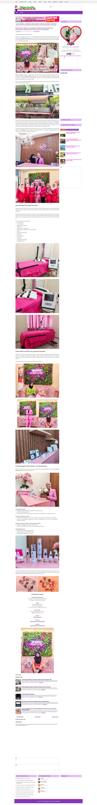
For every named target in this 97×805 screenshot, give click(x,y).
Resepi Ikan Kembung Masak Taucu (23, 789)
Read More (41, 682)
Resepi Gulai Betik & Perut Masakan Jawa (24, 787)
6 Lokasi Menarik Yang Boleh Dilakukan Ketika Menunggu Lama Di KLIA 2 (73, 140)
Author (30, 1)
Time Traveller (43, 781)
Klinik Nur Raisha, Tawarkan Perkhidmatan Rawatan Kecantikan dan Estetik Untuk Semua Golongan (34, 28)
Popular (62, 129)
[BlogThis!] (17, 674)
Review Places (53, 23)
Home (16, 1)
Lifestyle (40, 1)
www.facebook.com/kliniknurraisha (37, 621)
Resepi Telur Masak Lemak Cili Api (23, 778)
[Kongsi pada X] (19, 674)
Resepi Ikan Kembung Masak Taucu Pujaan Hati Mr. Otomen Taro (73, 153)
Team (68, 129)
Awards (21, 12)
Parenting (55, 1)
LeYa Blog (46, 801)
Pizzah (42, 778)
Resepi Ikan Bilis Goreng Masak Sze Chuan (25, 790)
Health (33, 23)
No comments (36, 31)
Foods (45, 1)
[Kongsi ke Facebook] (20, 674)
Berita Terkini (21, 23)
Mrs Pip (42, 784)
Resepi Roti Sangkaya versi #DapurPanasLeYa (25, 785)
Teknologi (61, 1)
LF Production (57, 801)
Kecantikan (37, 23)
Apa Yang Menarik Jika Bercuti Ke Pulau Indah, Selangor (73, 146)
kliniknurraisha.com (37, 617)
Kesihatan (42, 23)
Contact (66, 1)
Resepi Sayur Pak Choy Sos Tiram (23, 796)
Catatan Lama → (55, 716)
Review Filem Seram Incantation (28, 694)
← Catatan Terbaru (19, 716)
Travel (35, 1)
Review (49, 1)
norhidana (43, 787)
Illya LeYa (18, 31)
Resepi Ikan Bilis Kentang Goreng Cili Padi (24, 792)
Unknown (43, 790)
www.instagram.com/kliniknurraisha (37, 625)
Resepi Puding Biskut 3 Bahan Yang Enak (24, 780)
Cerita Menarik (28, 23)
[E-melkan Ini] (16, 674)
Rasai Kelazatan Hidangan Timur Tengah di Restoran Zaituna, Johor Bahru (36, 686)
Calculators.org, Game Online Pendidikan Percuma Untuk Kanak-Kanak (35, 701)
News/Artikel (47, 23)
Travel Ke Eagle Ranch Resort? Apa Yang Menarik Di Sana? (73, 133)
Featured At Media (23, 1)
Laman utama (37, 716)
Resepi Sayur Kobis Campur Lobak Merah (24, 794)
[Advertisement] (71, 96)
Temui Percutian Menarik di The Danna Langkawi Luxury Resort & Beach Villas (37, 679)
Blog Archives (75, 129)
